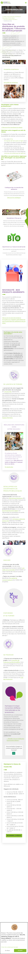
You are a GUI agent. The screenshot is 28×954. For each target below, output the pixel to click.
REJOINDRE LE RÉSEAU (14, 835)
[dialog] (14, 938)
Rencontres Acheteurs (16, 498)
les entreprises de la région (10, 510)
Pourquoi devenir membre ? (10, 19)
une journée (7, 391)
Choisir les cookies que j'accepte (9, 947)
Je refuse (7, 950)
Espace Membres (7, 417)
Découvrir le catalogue (14, 197)
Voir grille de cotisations (11, 82)
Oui (14, 753)
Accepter (20, 950)
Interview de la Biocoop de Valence (14, 153)
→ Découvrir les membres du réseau (11, 127)
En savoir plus (9, 467)
